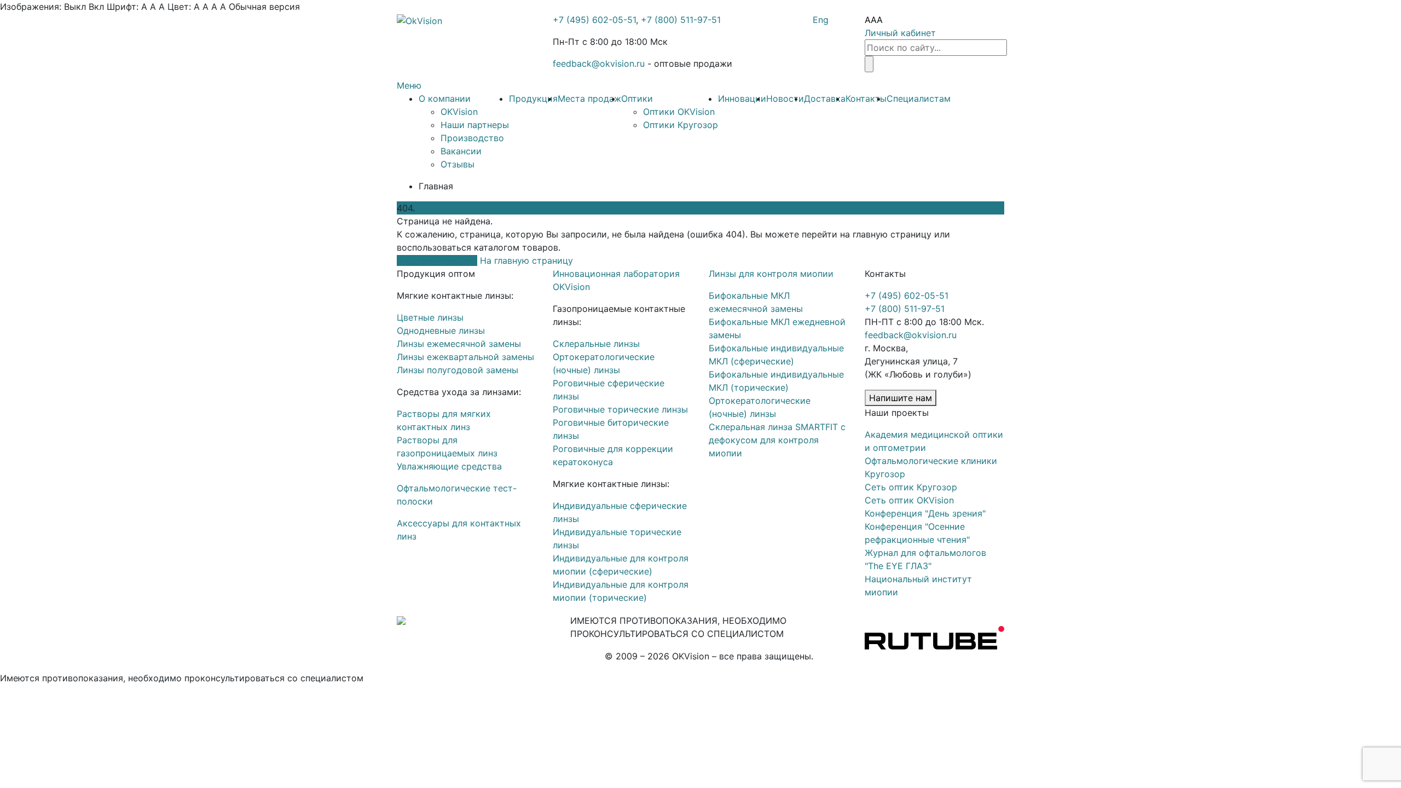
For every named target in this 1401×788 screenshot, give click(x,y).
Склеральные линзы (596, 343)
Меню (409, 85)
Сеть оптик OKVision (909, 500)
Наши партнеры (475, 124)
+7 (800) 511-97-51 (681, 19)
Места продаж (589, 98)
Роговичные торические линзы (620, 409)
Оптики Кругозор (680, 124)
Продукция (533, 98)
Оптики (637, 98)
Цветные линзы (430, 317)
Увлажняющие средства (449, 466)
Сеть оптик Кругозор (911, 487)
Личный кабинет (900, 32)
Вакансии (461, 151)
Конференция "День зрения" (925, 513)
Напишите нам (900, 397)
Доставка (825, 98)
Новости (785, 98)
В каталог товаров (437, 260)
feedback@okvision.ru (599, 63)
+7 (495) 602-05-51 (594, 19)
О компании (445, 98)
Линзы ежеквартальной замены (465, 356)
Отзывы (457, 164)
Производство (472, 137)
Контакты (866, 98)
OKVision (459, 111)
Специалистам (919, 98)
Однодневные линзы (441, 330)
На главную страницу (526, 260)
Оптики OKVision (679, 111)
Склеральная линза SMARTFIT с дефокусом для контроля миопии (777, 440)
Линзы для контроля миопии (771, 273)
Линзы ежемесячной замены (459, 343)
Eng (821, 19)
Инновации (742, 98)
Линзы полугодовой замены (457, 369)
